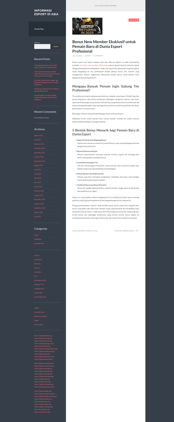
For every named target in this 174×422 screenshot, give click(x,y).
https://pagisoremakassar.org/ (44, 356)
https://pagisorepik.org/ (42, 354)
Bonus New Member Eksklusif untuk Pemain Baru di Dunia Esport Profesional (104, 46)
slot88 (36, 308)
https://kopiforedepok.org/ (43, 399)
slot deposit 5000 (40, 280)
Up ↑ (137, 231)
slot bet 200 (38, 293)
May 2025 (37, 178)
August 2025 (38, 165)
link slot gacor (39, 324)
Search (37, 43)
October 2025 (39, 157)
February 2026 (39, 144)
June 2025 (37, 174)
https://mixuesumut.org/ (42, 412)
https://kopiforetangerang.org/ (44, 351)
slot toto (37, 268)
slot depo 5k (38, 259)
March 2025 (38, 187)
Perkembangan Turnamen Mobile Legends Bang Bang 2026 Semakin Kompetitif (45, 97)
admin (87, 56)
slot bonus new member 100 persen (93, 65)
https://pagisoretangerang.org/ (44, 394)
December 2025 (39, 148)
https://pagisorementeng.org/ (44, 363)
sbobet (36, 320)
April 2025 (37, 182)
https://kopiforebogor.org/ (43, 404)
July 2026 (37, 140)
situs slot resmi (39, 312)
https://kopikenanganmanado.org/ (45, 396)
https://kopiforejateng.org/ (43, 338)
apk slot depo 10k (40, 297)
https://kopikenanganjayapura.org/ (45, 349)
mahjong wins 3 (39, 288)
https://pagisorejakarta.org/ (43, 359)
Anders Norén (128, 231)
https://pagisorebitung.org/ (43, 368)
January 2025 (39, 195)
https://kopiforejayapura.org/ (44, 343)
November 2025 (39, 152)
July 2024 (37, 216)
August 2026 (38, 135)
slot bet (36, 255)
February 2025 (39, 191)
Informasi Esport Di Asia (46, 12)
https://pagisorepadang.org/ (43, 371)
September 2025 (39, 161)
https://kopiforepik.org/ (42, 379)
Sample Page (39, 29)
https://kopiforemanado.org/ (43, 407)
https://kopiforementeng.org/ (44, 376)
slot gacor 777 (39, 284)
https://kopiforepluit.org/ (42, 381)
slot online (37, 272)
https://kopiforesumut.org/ (43, 341)
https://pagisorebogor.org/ (43, 391)
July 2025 (37, 169)
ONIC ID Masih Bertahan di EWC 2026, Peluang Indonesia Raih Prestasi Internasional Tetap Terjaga (47, 74)
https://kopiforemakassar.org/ (44, 387)
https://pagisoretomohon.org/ (44, 366)
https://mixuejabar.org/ (42, 409)
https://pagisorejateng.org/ (43, 374)
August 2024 (38, 212)
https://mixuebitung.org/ (42, 346)
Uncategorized (39, 243)
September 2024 (39, 208)
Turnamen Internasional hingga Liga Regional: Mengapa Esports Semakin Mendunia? (46, 82)
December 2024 (39, 199)
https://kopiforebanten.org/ (43, 336)
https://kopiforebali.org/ (42, 401)
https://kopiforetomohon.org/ (44, 384)
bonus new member (40, 316)
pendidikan (37, 239)
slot (35, 276)
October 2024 (39, 204)
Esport (36, 235)
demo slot (37, 264)
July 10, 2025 (77, 56)
